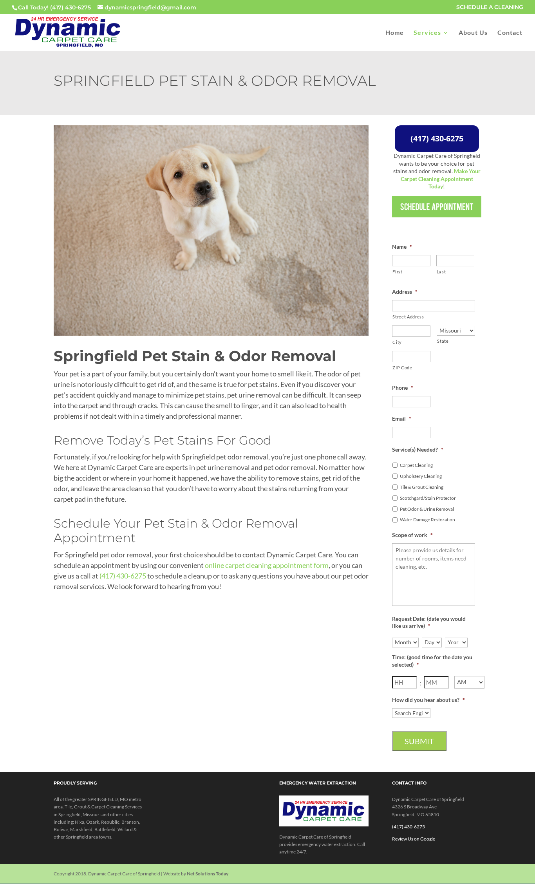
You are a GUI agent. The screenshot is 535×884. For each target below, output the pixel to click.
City (397, 342)
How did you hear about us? (428, 699)
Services (427, 33)
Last (441, 271)
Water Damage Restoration (427, 519)
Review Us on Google (413, 839)
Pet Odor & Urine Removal (427, 509)
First (397, 271)
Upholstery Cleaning (421, 476)
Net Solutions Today (207, 874)
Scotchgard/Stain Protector (428, 498)
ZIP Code (402, 367)
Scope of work (412, 534)
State (442, 340)
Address (405, 291)
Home (394, 33)
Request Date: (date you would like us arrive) (429, 622)
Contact (509, 33)
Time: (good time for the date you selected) (432, 660)
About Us (473, 33)
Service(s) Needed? (417, 449)
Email (401, 418)
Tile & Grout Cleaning (421, 487)
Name (402, 246)
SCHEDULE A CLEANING (489, 7)
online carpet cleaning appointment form (267, 565)
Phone (402, 387)
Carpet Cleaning (416, 465)
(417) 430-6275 (70, 7)
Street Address (408, 316)
